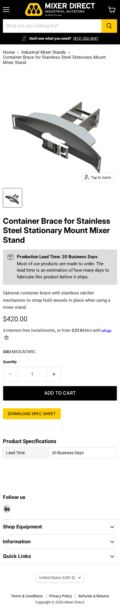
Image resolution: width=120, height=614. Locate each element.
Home (9, 52)
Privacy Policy (60, 596)
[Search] (109, 26)
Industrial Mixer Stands (43, 52)
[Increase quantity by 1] (54, 374)
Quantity (10, 362)
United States (57, 577)
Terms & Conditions (27, 596)
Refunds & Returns (93, 596)
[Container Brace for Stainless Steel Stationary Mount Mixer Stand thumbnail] (12, 197)
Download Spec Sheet (32, 413)
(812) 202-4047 (85, 38)
